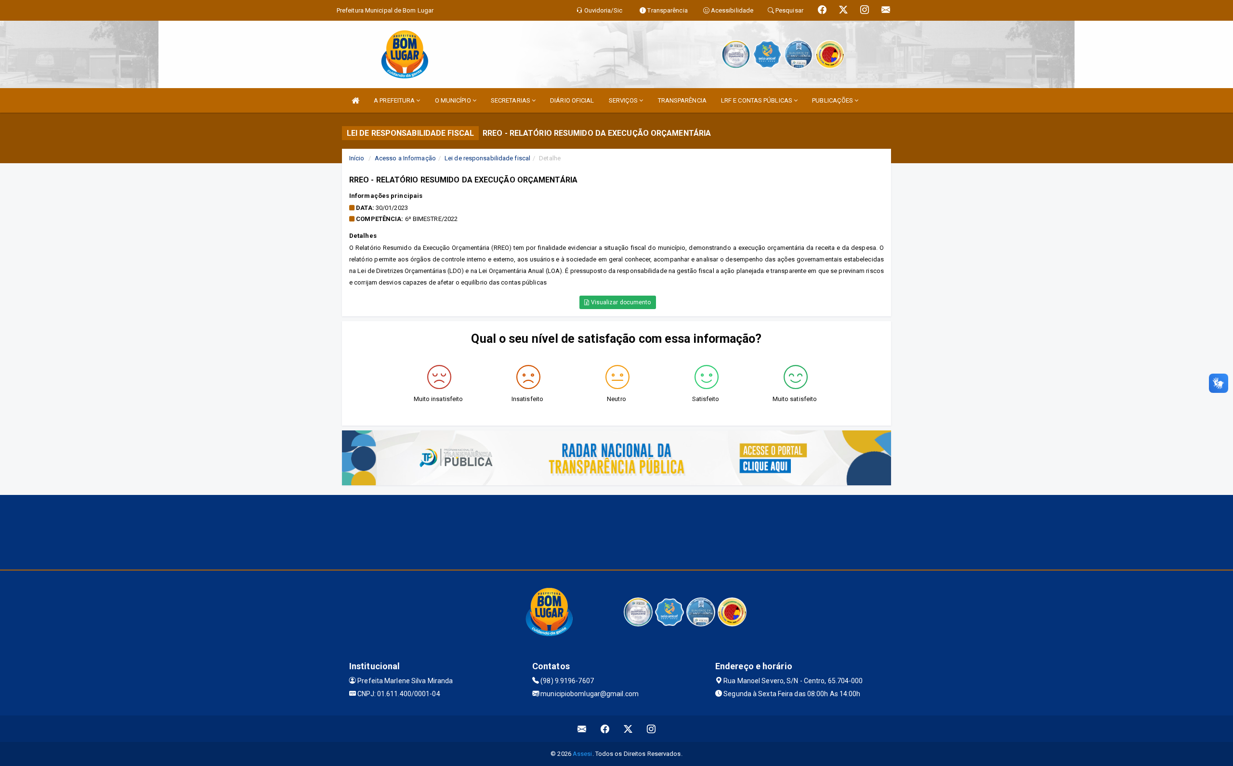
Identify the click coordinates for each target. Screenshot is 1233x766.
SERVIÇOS (624, 100)
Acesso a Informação (405, 158)
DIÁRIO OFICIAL (572, 100)
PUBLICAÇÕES (833, 100)
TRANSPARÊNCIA (682, 100)
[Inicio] (355, 100)
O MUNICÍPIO (453, 100)
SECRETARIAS (511, 100)
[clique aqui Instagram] (651, 728)
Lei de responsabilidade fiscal (487, 158)
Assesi (582, 753)
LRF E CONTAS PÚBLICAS (757, 100)
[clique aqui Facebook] (605, 728)
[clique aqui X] (628, 728)
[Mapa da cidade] (616, 531)
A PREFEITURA (395, 100)
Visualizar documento (620, 302)
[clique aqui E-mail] (582, 728)
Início (357, 158)
